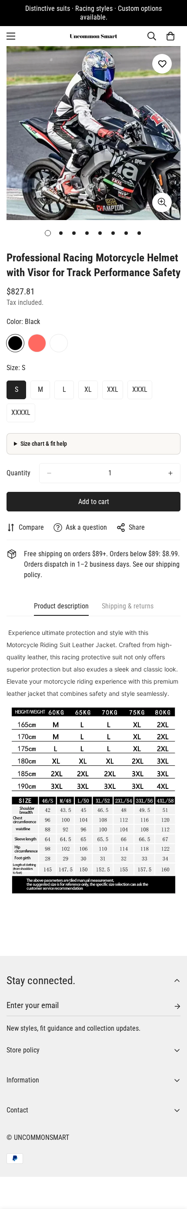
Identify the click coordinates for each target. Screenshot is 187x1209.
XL (88, 389)
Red (37, 343)
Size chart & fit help (43, 443)
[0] (170, 36)
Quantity (18, 473)
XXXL (139, 389)
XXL (112, 389)
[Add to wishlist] (162, 63)
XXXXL (20, 412)
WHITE (58, 343)
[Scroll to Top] (171, 1163)
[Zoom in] (162, 202)
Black (15, 343)
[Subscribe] (170, 1006)
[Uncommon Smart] (93, 36)
